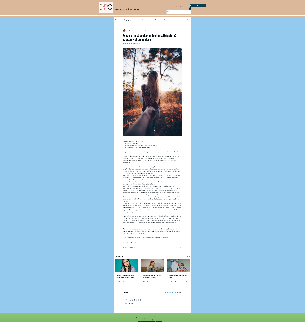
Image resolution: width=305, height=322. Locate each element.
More (166, 20)
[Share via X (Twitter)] (128, 242)
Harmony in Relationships (161, 237)
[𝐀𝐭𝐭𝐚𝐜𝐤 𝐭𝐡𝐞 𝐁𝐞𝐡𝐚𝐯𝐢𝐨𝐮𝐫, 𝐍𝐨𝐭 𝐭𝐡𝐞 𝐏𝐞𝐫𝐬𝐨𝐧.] (178, 265)
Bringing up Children (130, 20)
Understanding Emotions (147, 237)
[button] (190, 8)
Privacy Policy (141, 321)
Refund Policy (159, 321)
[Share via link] (135, 242)
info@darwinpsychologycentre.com (150, 319)
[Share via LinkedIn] (131, 242)
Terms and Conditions (149, 321)
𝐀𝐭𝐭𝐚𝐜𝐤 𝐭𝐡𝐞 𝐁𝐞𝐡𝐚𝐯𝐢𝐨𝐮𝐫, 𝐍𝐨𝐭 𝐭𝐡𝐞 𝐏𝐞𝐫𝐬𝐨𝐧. (178, 276)
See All (188, 256)
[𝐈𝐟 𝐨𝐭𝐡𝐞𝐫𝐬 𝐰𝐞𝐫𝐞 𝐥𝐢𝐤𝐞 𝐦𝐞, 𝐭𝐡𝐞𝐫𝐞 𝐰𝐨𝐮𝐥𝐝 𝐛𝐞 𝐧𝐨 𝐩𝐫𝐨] (126, 265)
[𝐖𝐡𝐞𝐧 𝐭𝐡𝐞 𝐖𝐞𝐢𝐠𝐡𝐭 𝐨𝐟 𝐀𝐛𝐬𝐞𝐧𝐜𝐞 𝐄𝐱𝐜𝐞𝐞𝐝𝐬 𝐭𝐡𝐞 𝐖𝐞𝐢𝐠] (152, 265)
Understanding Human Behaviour (150, 20)
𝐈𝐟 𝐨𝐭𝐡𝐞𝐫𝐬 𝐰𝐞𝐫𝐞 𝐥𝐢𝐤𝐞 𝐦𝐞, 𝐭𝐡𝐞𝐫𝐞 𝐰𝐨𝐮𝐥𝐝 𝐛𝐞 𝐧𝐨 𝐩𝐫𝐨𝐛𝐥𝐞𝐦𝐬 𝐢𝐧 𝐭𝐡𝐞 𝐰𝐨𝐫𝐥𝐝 (125, 276)
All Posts (118, 20)
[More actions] (181, 31)
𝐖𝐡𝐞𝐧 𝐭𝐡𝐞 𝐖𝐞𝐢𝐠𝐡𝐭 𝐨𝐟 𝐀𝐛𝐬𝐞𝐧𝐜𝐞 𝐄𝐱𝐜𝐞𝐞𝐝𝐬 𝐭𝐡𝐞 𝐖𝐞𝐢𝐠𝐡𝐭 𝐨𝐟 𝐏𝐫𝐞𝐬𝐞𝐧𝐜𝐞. (152, 276)
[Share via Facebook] (124, 242)
